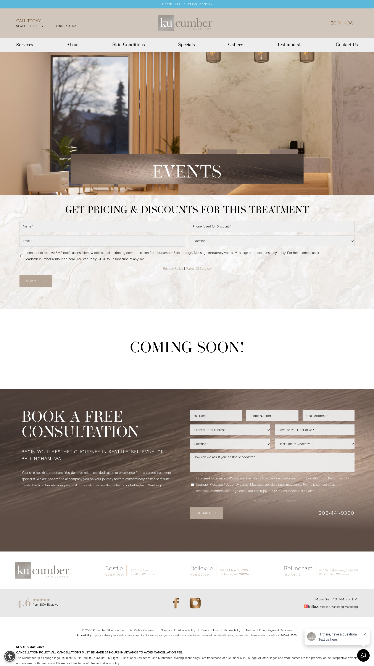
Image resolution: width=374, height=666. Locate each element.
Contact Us (347, 44)
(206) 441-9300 (114, 574)
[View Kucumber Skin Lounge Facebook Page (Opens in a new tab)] (176, 603)
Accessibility (232, 630)
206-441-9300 (337, 513)
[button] (9, 656)
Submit (33, 280)
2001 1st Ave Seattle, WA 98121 (143, 572)
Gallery (235, 44)
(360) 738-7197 (293, 574)
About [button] (72, 44)
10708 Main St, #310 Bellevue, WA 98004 (234, 572)
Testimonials (289, 44)
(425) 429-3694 (200, 574)
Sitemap (166, 630)
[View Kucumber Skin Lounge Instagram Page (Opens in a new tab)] (195, 603)
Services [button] (24, 45)
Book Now (342, 23)
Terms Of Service (198, 268)
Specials (186, 44)
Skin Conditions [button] (128, 44)
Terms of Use (209, 630)
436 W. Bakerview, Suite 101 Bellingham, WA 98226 (338, 572)
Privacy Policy (173, 268)
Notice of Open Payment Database (269, 630)
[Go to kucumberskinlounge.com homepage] (185, 23)
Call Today (28, 21)
